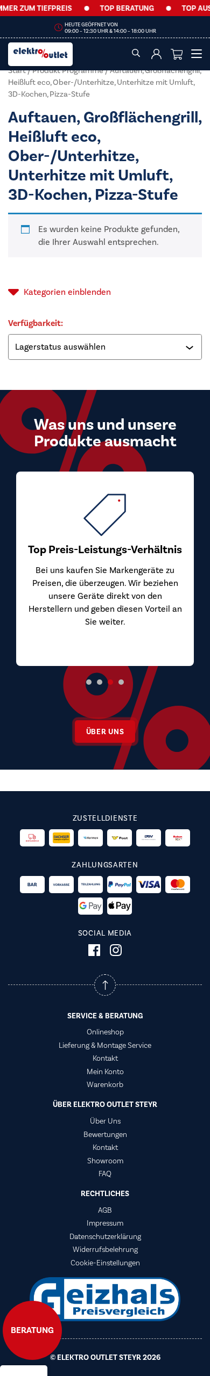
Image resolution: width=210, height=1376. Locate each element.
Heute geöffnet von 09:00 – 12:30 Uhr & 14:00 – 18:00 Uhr (110, 27)
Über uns (105, 731)
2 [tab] (99, 682)
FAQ (105, 1173)
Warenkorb (105, 1084)
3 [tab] (110, 682)
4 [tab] (121, 682)
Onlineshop (105, 1031)
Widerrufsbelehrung (105, 1249)
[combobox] (106, 347)
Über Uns (105, 1121)
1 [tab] (89, 682)
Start (17, 70)
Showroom (105, 1160)
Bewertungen (105, 1134)
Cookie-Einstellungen (105, 1262)
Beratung (32, 1330)
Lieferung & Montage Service (105, 1045)
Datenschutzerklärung (105, 1236)
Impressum (105, 1223)
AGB (105, 1210)
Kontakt (105, 1058)
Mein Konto (105, 1071)
